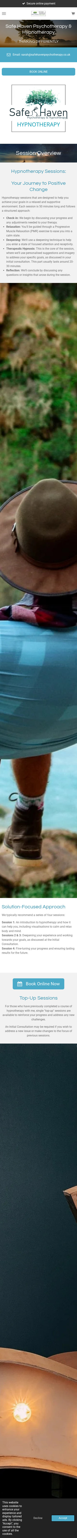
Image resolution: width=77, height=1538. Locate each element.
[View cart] (73, 13)
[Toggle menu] (4, 13)
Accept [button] (63, 1518)
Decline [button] (37, 1518)
